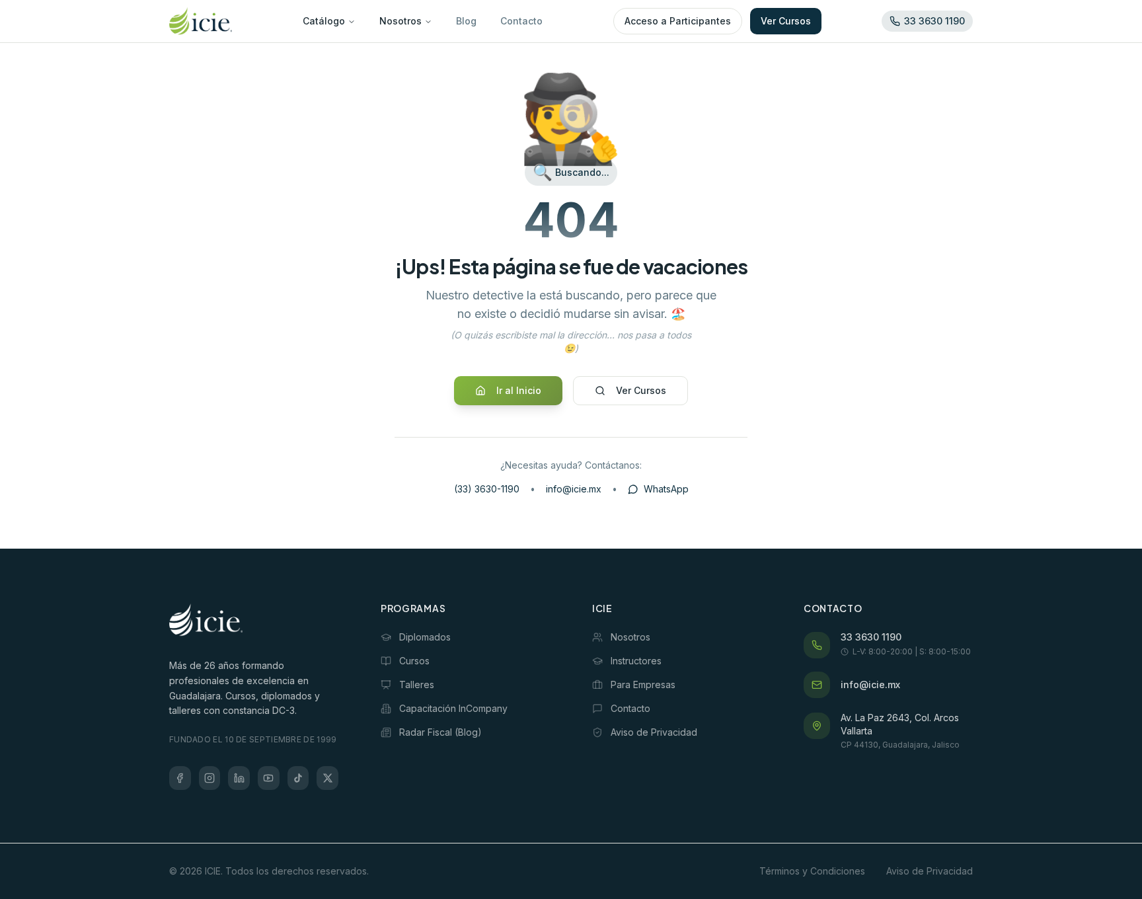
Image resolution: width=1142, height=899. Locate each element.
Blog (466, 20)
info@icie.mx (573, 488)
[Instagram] (210, 778)
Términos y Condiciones (812, 871)
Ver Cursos (786, 20)
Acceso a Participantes (678, 20)
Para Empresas (643, 684)
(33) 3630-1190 (486, 488)
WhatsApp (666, 488)
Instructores (636, 660)
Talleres (416, 684)
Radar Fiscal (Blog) (440, 732)
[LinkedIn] (239, 778)
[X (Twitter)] (327, 778)
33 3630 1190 (871, 637)
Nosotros (400, 20)
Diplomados (425, 637)
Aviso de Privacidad (654, 732)
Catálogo (324, 20)
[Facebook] (180, 778)
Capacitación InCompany (453, 708)
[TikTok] (298, 778)
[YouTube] (269, 778)
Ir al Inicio (518, 390)
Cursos (414, 660)
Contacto (521, 20)
